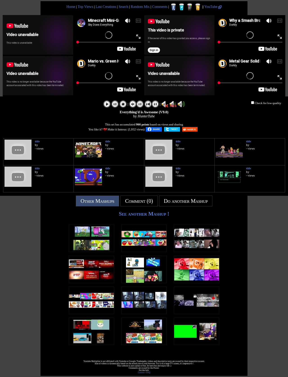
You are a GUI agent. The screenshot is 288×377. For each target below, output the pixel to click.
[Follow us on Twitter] (181, 7)
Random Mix (140, 7)
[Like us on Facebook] (173, 7)
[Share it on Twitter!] (172, 129)
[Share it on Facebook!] (154, 129)
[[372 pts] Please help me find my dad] (196, 344)
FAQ (148, 372)
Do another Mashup (186, 201)
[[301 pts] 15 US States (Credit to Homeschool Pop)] (91, 313)
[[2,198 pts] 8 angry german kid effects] (144, 313)
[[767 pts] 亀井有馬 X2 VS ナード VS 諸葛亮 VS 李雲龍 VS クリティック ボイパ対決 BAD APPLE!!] (196, 251)
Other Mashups (97, 201)
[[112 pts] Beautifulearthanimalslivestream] (196, 313)
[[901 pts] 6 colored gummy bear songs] (196, 282)
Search (123, 7)
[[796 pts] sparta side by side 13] (91, 251)
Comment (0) (139, 201)
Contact (141, 372)
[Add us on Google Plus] (189, 7)
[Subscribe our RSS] (197, 7)
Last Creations (106, 7)
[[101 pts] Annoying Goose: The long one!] (91, 344)
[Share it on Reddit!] (190, 129)
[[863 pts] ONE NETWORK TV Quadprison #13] (144, 282)
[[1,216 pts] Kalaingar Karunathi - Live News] (91, 282)
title (37, 141)
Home (70, 7)
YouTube (211, 7)
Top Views (85, 7)
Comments (159, 7)
